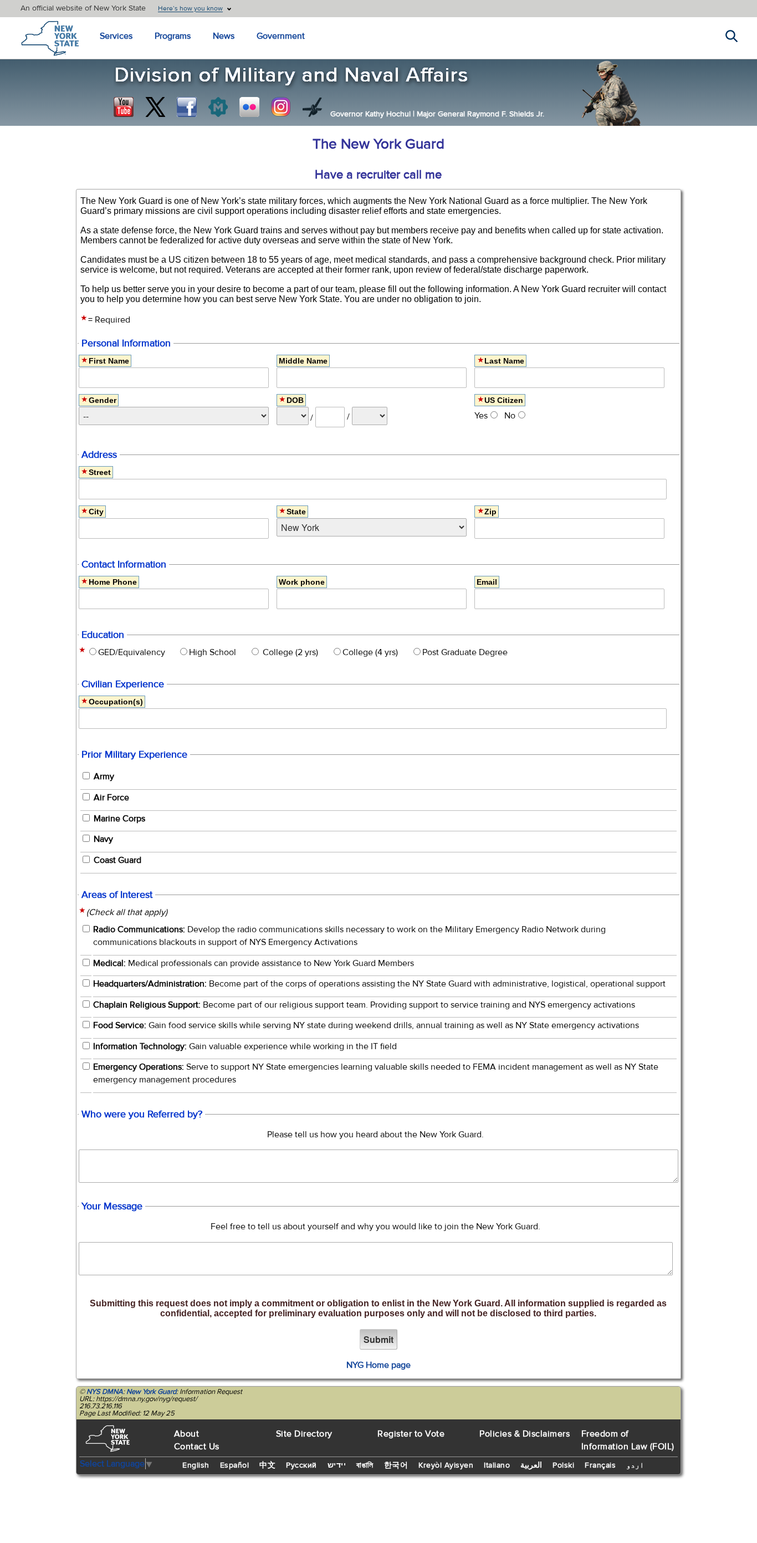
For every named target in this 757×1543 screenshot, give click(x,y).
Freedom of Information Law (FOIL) (627, 1440)
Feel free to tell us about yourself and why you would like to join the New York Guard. (375, 1226)
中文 (267, 1465)
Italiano (497, 1465)
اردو (635, 1465)
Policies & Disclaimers (524, 1433)
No (509, 415)
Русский (301, 1465)
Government (281, 36)
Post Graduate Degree (468, 652)
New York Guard (151, 1391)
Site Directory (304, 1433)
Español (234, 1465)
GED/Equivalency (135, 652)
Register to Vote (410, 1433)
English (195, 1465)
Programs (173, 36)
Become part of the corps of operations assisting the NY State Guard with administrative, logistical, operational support (379, 983)
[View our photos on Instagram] (281, 107)
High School (216, 652)
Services (116, 36)
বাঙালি (365, 1465)
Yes (481, 415)
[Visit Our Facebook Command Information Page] (187, 107)
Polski (563, 1465)
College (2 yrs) (292, 652)
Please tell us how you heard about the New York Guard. (375, 1134)
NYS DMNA (104, 1391)
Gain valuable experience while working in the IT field (245, 1046)
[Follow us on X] (155, 107)
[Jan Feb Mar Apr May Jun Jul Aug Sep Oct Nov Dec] (293, 416)
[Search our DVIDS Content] (313, 107)
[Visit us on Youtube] (124, 107)
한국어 (396, 1465)
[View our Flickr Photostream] (249, 107)
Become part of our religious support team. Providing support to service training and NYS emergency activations (364, 1004)
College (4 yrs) (373, 652)
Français (600, 1465)
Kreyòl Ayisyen (445, 1465)
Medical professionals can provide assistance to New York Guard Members (253, 963)
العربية (531, 1465)
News (223, 36)
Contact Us (196, 1446)
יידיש (337, 1465)
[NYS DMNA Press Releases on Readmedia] (218, 107)
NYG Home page (378, 1365)
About (187, 1433)
